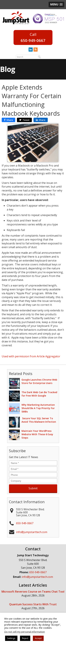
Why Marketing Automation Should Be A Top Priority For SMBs (38, 408)
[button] (56, 4)
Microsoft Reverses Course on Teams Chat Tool (33, 591)
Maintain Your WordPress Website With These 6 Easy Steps (37, 434)
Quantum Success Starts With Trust (33, 604)
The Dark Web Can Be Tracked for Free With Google (39, 394)
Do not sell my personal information (24, 631)
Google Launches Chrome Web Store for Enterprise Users (39, 381)
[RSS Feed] (36, 49)
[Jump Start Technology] (16, 18)
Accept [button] (38, 638)
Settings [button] (11, 638)
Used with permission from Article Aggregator (31, 356)
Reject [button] (25, 638)
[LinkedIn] (31, 49)
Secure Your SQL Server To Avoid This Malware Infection (38, 420)
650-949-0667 (33, 40)
